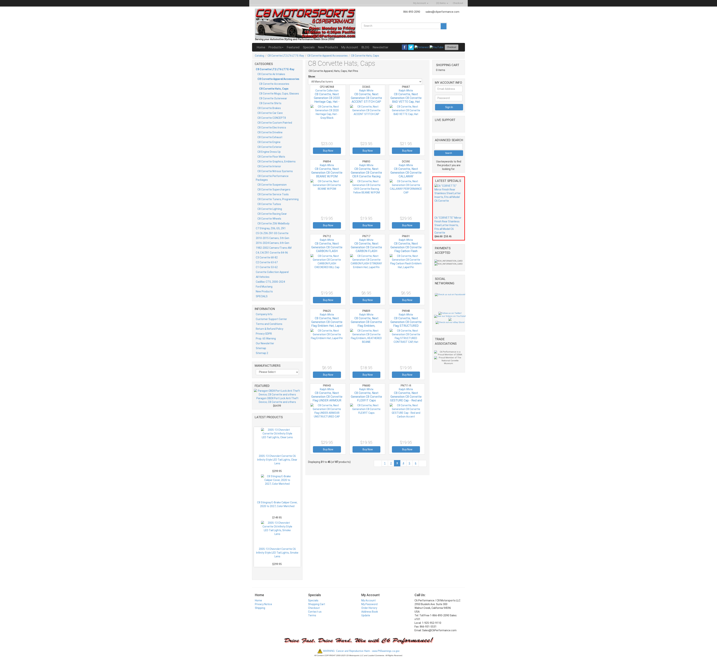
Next (278, 571)
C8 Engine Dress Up (269, 151)
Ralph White (366, 90)
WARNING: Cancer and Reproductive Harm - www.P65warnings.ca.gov (361, 651)
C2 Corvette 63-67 (267, 262)
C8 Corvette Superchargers (273, 189)
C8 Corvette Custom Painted (274, 122)
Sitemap (261, 348)
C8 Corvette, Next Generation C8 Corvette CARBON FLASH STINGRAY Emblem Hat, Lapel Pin (366, 251)
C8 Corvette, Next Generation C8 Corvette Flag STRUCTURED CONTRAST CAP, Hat (406, 323)
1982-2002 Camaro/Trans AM (273, 247)
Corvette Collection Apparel (272, 272)
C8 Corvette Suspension (272, 184)
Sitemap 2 (262, 353)
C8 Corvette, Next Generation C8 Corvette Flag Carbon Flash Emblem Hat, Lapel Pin (406, 249)
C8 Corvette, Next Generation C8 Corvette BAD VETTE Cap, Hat (406, 97)
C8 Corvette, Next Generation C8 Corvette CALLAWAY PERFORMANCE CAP (406, 174)
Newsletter (380, 47)
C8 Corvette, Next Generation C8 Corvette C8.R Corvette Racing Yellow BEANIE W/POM (366, 174)
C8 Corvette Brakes (269, 108)
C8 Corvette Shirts (270, 103)
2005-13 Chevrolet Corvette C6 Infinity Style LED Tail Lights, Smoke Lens (277, 552)
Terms (312, 615)
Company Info (264, 314)
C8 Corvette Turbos (269, 204)
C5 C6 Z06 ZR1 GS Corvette (272, 233)
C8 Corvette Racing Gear (272, 213)
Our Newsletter (265, 343)
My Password (369, 604)
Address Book (369, 611)
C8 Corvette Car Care (270, 112)
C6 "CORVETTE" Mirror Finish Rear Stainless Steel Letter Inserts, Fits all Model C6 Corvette (447, 225)
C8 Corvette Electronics (271, 127)
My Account (349, 47)
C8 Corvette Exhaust (269, 137)
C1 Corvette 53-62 (267, 267)
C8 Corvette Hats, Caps (365, 55)
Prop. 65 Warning (266, 338)
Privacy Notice (263, 604)
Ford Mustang (264, 286)
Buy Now (327, 150)
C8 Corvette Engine (268, 142)
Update (365, 615)
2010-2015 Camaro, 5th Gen (272, 238)
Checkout (314, 607)
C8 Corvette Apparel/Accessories (327, 55)
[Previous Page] (378, 463)
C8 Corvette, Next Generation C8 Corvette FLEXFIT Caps (366, 396)
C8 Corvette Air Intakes (271, 74)
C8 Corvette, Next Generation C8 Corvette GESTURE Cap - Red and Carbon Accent (406, 398)
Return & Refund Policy (269, 328)
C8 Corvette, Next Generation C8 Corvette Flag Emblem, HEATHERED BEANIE (366, 323)
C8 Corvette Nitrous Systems (275, 171)
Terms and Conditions (269, 323)
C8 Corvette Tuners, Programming (278, 199)
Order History (369, 607)
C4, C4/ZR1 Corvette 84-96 (272, 252)
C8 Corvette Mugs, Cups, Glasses (279, 93)
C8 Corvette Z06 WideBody (273, 223)
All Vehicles (262, 276)
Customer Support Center (271, 319)
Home (261, 47)
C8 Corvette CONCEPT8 (271, 117)
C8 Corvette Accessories (274, 83)
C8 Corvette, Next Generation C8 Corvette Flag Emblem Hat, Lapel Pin (326, 323)
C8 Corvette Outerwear (273, 98)
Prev (279, 423)
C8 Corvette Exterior (269, 146)
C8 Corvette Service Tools (273, 194)
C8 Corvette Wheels (269, 218)
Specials (309, 47)
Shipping (260, 607)
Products (275, 47)
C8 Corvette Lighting (269, 208)
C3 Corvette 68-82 (267, 257)
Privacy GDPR (264, 333)
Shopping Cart (316, 604)
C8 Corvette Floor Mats (271, 156)
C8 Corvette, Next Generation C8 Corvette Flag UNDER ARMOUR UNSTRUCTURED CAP (326, 398)
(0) (441, 3)
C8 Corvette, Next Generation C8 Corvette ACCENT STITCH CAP (366, 97)
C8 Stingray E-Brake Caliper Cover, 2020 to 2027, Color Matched (277, 504)
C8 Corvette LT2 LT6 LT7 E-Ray (286, 55)
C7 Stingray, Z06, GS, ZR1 (271, 228)
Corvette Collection (327, 90)
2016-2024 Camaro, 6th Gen (272, 242)
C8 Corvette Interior (269, 166)
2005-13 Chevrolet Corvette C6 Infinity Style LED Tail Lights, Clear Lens (277, 459)
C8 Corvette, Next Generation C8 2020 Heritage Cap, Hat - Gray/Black (327, 99)
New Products (328, 47)
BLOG (365, 47)
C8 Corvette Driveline (270, 132)
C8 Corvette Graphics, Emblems (276, 161)
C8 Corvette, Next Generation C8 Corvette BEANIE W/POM (326, 172)
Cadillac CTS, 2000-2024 (270, 281)
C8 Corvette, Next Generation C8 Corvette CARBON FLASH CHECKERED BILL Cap (326, 249)
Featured (293, 47)
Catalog (259, 55)
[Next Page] (423, 463)
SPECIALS (262, 296)
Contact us (315, 611)
